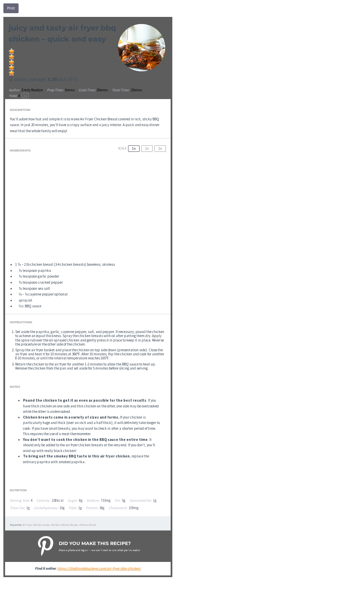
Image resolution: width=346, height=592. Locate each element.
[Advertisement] (88, 209)
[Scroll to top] (331, 584)
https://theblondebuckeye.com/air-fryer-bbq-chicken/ (99, 568)
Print (11, 8)
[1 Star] (11, 51)
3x (160, 148)
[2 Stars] (11, 56)
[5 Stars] (11, 72)
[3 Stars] (11, 62)
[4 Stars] (11, 67)
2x (147, 148)
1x (134, 148)
